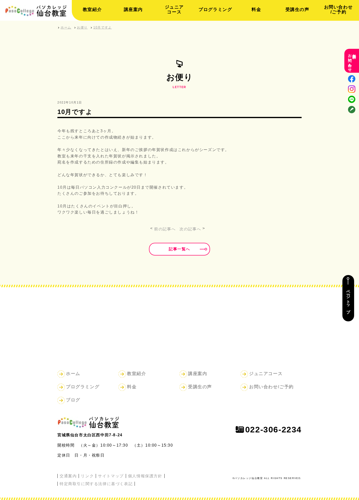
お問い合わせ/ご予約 (338, 9)
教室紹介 (92, 9)
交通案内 (68, 476)
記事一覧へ (179, 249)
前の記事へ (165, 229)
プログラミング (215, 9)
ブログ (73, 400)
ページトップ (348, 299)
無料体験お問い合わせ (352, 60)
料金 (256, 9)
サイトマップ (111, 476)
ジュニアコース (174, 9)
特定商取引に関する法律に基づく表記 (96, 484)
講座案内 (133, 9)
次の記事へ (190, 229)
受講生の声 (297, 9)
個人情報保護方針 (145, 476)
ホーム (73, 373)
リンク (87, 476)
